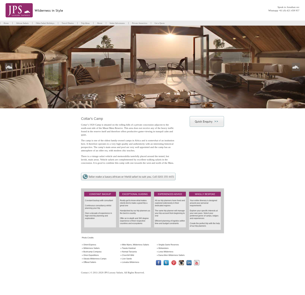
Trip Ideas (85, 23)
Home (6, 23)
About (99, 23)
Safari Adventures (117, 23)
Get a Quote (160, 23)
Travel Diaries (68, 23)
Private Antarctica (139, 23)
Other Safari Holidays (45, 23)
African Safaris (22, 23)
